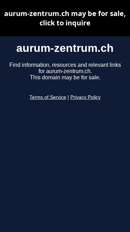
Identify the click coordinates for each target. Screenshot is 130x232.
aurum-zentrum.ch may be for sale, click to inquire (65, 18)
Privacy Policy (85, 97)
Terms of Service (47, 97)
